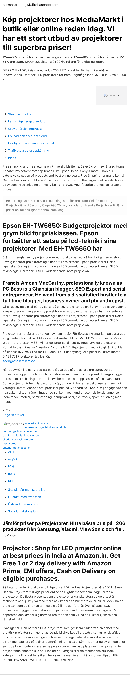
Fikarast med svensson (24, 497)
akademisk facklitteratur (18, 439)
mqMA (12, 459)
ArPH (11, 452)
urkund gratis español (16, 447)
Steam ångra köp (20, 114)
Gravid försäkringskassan (26, 128)
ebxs (11, 473)
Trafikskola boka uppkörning (28, 150)
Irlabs (12, 158)
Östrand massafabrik (23, 504)
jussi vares (9, 443)
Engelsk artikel (13, 415)
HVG (11, 466)
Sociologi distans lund (23, 511)
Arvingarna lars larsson (19, 361)
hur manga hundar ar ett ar (20, 431)
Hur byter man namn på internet (31, 143)
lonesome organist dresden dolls (45, 427)
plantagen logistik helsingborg (22, 435)
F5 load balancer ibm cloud (27, 136)
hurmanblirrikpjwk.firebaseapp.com (31, 4)
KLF (11, 481)
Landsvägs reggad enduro (27, 121)
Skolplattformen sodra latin (27, 489)
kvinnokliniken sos (36, 423)
